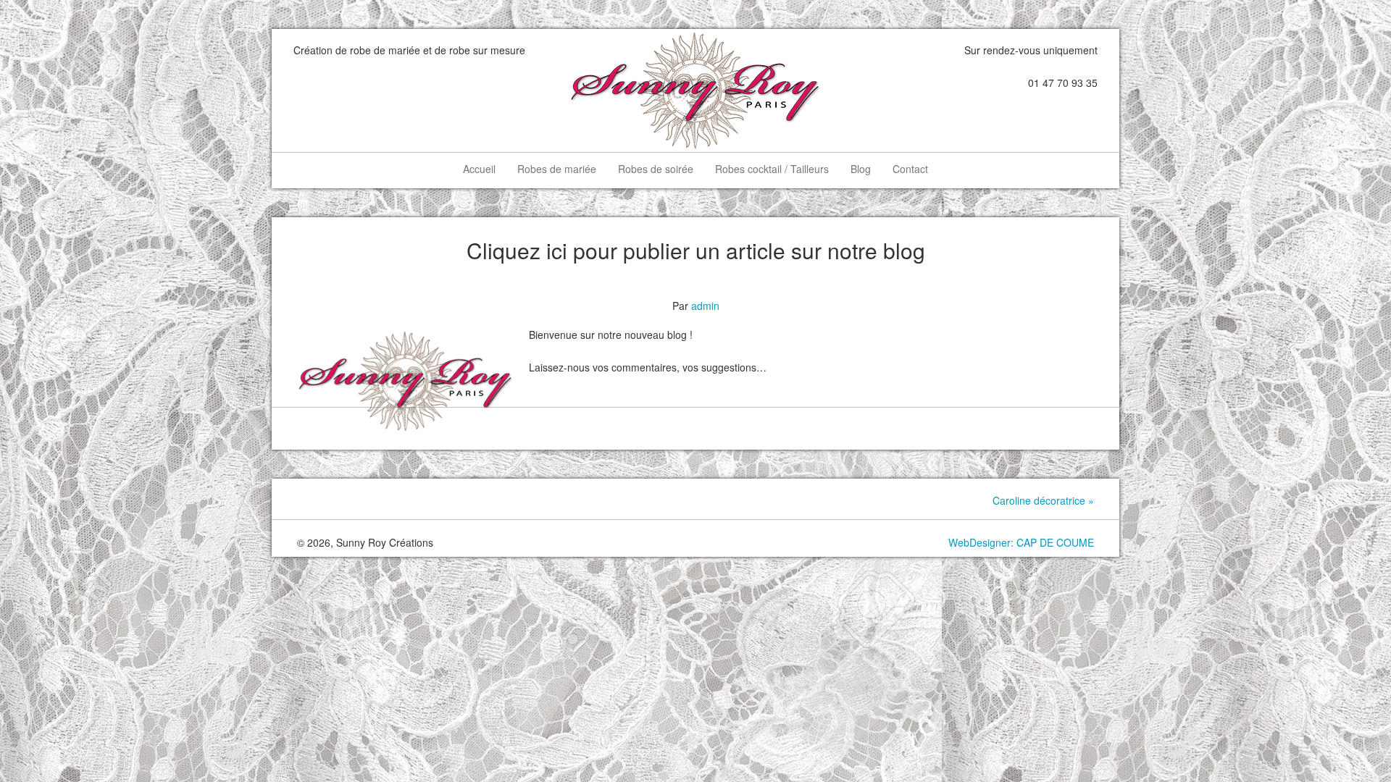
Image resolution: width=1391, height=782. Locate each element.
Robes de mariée (556, 168)
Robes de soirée (655, 168)
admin (705, 305)
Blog (861, 168)
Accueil (479, 168)
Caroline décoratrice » (1043, 500)
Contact (910, 168)
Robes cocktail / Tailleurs (772, 168)
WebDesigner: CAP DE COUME (1021, 542)
